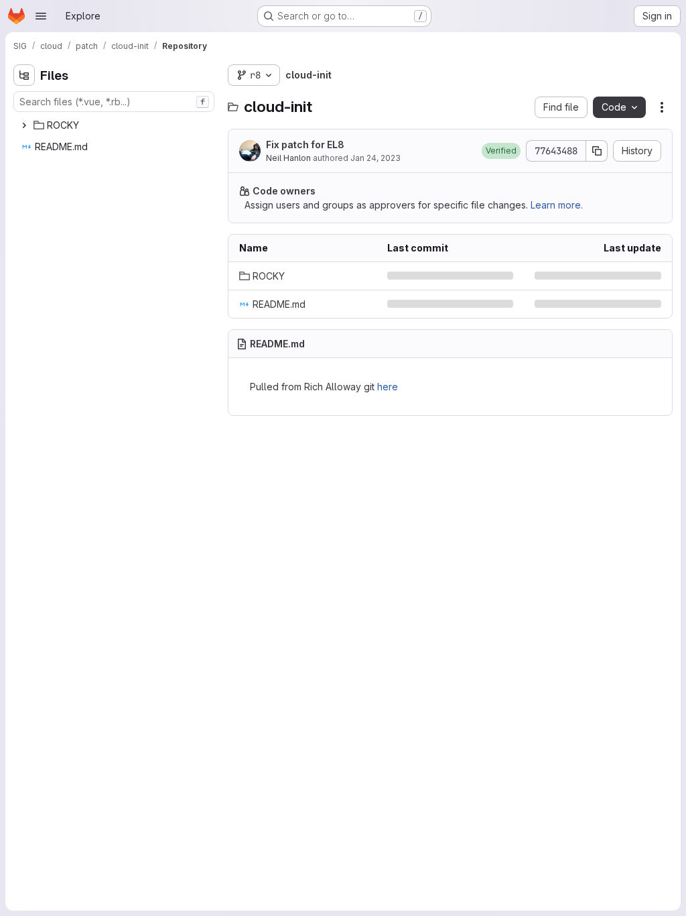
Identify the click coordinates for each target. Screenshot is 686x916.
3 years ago (624, 276)
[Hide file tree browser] (24, 75)
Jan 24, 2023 (375, 158)
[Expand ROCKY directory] (24, 125)
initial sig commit (419, 304)
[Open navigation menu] (41, 16)
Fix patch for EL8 (305, 144)
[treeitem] (115, 125)
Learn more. (557, 205)
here (387, 386)
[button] (491, 151)
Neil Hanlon (288, 158)
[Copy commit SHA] (587, 151)
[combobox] (113, 101)
